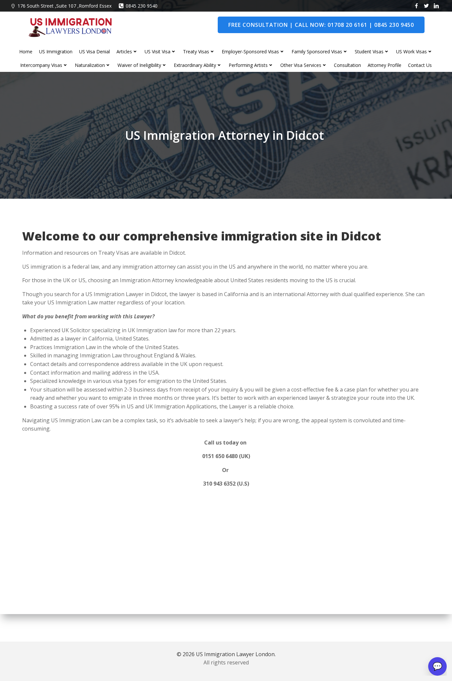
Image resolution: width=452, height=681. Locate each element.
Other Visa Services (300, 65)
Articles (124, 51)
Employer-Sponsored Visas (250, 51)
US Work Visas (411, 51)
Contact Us (420, 65)
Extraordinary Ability (195, 65)
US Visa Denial (94, 51)
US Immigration (55, 51)
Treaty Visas (196, 51)
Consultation (347, 65)
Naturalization (90, 65)
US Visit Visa (157, 51)
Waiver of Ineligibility (139, 65)
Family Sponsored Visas (317, 51)
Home (25, 51)
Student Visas (369, 51)
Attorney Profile (384, 65)
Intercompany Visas (41, 65)
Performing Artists (248, 65)
